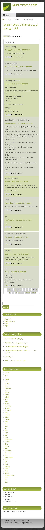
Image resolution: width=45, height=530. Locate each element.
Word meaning (10, 46)
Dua (6, 478)
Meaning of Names (12, 80)
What (7, 417)
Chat (6, 323)
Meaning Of (9, 457)
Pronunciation (10, 475)
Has (6, 433)
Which (7, 397)
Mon (6, 464)
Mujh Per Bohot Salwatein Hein (17, 120)
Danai (7, 200)
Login (6, 326)
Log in (6, 36)
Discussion (8, 439)
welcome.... (9, 251)
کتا (6, 462)
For (6, 480)
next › (28, 292)
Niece (7, 404)
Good (7, 390)
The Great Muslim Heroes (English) (16, 347)
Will (6, 435)
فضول (7, 379)
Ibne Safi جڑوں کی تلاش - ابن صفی (15, 343)
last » (34, 292)
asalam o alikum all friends (15, 234)
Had (6, 431)
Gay (6, 426)
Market (7, 466)
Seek (6, 422)
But (6, 460)
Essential (8, 451)
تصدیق (7, 372)
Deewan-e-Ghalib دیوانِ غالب (13, 339)
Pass (6, 448)
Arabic (7, 384)
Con (6, 482)
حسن (6, 375)
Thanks (7, 408)
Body (7, 395)
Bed (6, 469)
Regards (8, 388)
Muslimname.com (24, 5)
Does (7, 446)
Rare (6, 424)
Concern (8, 453)
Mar (6, 471)
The (6, 399)
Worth (7, 442)
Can (6, 437)
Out (6, 381)
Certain (7, 419)
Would (7, 415)
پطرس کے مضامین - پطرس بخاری (15, 360)
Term (7, 473)
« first (10, 290)
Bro (6, 455)
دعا (6, 377)
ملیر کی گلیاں (8, 357)
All (6, 428)
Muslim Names (9, 321)
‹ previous (17, 290)
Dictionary (8, 319)
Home (4, 19)
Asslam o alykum (11, 178)
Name (7, 392)
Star (6, 444)
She (6, 401)
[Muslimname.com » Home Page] (7, 10)
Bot (6, 413)
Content (8, 410)
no (6, 217)
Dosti (7, 268)
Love (6, 386)
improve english (11, 63)
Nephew (8, 406)
